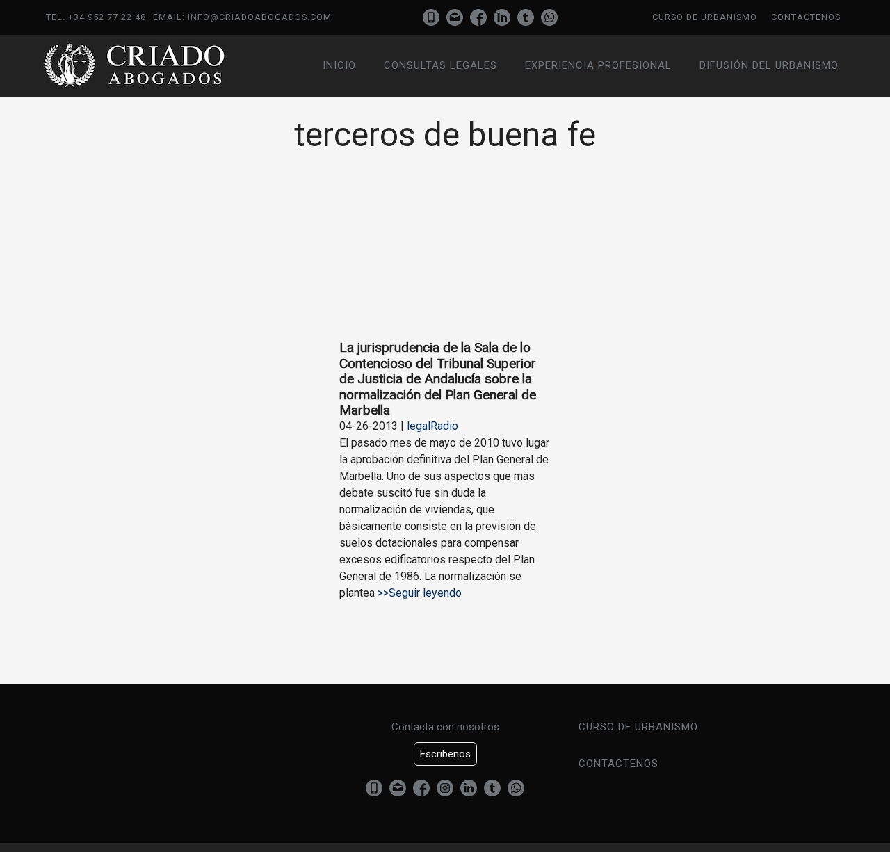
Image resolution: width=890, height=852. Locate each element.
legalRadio (432, 426)
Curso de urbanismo (704, 17)
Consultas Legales (440, 65)
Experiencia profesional (598, 65)
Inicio (339, 65)
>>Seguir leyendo (418, 593)
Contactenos (806, 17)
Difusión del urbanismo (769, 65)
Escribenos (445, 754)
